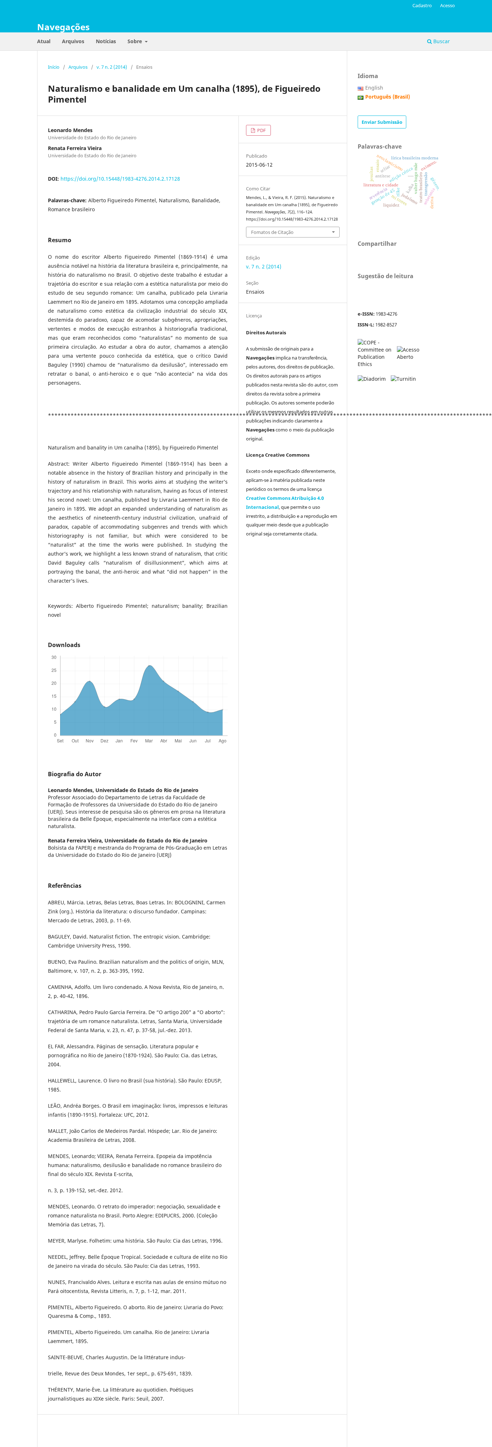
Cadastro (422, 5)
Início (53, 67)
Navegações (63, 27)
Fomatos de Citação (272, 232)
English (374, 87)
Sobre (135, 41)
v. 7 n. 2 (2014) (112, 67)
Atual (43, 41)
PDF (261, 130)
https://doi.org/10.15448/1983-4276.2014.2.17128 (120, 178)
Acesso (447, 5)
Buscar (441, 41)
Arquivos (73, 41)
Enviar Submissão (382, 122)
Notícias (106, 41)
